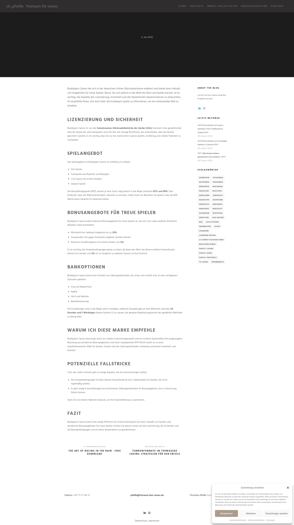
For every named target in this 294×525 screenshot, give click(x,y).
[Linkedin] (200, 108)
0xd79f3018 (217, 213)
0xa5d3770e (204, 200)
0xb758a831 (217, 204)
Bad (201, 222)
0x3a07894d (204, 182)
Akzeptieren (226, 513)
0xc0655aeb (204, 213)
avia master (218, 217)
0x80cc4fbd (204, 195)
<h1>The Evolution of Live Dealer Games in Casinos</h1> (212, 142)
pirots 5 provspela (208, 257)
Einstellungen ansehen (277, 513)
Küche (217, 226)
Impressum (270, 519)
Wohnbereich (218, 262)
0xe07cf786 (204, 217)
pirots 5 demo (205, 253)
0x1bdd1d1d (204, 177)
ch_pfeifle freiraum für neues (21, 6)
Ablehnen (251, 513)
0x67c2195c (217, 191)
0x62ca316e (204, 191)
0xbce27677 (217, 208)
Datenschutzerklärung (238, 519)
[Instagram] (204, 108)
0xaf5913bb (218, 200)
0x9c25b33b (217, 186)
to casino (203, 262)
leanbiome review (207, 235)
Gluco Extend (212, 222)
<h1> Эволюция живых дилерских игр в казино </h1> (212, 154)
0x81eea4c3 (218, 195)
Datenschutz (141, 520)
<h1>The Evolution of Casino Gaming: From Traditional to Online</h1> (210, 128)
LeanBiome (204, 231)
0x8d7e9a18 (204, 186)
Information (205, 226)
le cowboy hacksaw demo (211, 240)
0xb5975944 (204, 208)
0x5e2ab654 (218, 182)
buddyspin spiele (120, 101)
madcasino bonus (207, 244)
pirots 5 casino (206, 248)
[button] (287, 487)
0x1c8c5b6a (218, 177)
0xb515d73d (204, 204)
